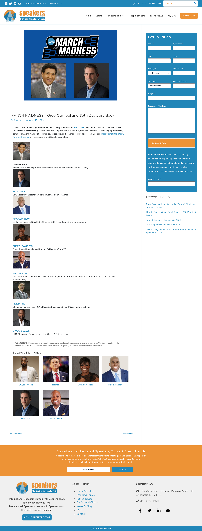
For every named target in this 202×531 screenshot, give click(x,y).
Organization (178, 44)
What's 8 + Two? (155, 179)
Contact (80, 514)
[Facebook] (6, 4)
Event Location (179, 69)
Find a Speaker (85, 491)
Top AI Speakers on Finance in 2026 (163, 224)
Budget (151, 94)
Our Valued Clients (87, 502)
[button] (61, 3)
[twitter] (150, 510)
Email (150, 56)
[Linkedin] (15, 4)
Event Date (152, 81)
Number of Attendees (181, 81)
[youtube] (168, 510)
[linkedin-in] (159, 510)
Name (150, 44)
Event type (152, 69)
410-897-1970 (149, 501)
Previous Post (14, 434)
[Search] (195, 3)
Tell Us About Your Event (157, 106)
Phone (176, 56)
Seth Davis (79, 127)
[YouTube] (19, 4)
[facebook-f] (140, 510)
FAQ (79, 510)
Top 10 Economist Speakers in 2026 (163, 220)
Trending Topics (85, 495)
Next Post (129, 434)
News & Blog (84, 506)
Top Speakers (84, 498)
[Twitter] (11, 4)
